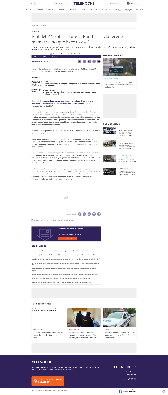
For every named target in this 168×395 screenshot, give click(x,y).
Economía (39, 9)
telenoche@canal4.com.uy (128, 372)
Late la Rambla (45, 220)
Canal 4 (84, 9)
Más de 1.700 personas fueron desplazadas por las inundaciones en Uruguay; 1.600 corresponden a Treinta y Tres (66, 263)
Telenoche (34, 26)
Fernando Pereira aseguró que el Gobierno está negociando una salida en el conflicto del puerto (61, 278)
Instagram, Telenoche (128, 367)
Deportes (73, 9)
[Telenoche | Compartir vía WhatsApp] (89, 61)
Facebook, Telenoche (115, 367)
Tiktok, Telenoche (135, 367)
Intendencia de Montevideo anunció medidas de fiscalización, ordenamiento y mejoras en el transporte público (63, 269)
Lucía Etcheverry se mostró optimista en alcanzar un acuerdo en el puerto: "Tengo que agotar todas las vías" (65, 259)
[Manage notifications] (163, 391)
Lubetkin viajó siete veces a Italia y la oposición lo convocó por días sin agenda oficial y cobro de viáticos (64, 255)
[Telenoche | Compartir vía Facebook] (79, 61)
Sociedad (51, 9)
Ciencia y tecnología (117, 9)
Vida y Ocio (95, 9)
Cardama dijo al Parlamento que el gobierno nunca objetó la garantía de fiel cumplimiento (59, 251)
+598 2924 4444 (131, 374)
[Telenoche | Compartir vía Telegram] (99, 61)
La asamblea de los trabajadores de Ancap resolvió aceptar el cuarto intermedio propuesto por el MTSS (64, 274)
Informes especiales (128, 9)
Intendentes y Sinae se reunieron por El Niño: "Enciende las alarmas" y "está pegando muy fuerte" (62, 282)
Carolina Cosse (68, 220)
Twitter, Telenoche (122, 367)
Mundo (61, 9)
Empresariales (139, 9)
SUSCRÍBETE (67, 238)
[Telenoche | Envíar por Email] (94, 61)
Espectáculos (106, 9)
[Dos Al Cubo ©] (127, 392)
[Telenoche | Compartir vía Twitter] (84, 61)
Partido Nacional (57, 220)
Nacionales (28, 9)
